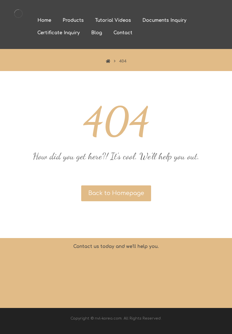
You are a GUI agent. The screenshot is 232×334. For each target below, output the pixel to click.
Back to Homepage (116, 193)
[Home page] (108, 61)
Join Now (201, 275)
